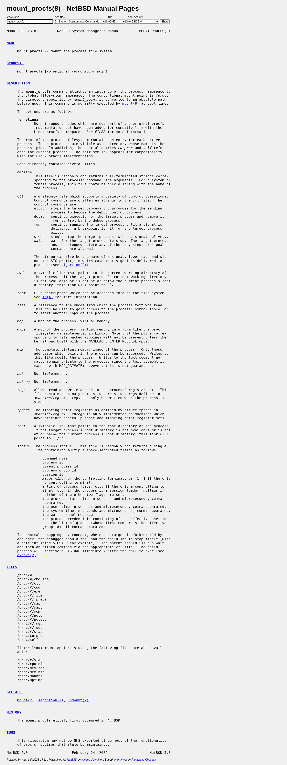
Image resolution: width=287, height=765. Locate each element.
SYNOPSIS (15, 63)
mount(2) (25, 700)
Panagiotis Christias (144, 759)
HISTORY (14, 712)
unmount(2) (78, 700)
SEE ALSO (15, 692)
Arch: (113, 17)
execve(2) (26, 555)
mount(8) (130, 103)
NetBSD (72, 759)
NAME (11, 43)
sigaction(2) (74, 265)
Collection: (135, 17)
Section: (61, 17)
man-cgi (122, 759)
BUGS (11, 733)
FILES (12, 567)
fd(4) (47, 297)
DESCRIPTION (18, 83)
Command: (14, 17)
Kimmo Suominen (92, 759)
